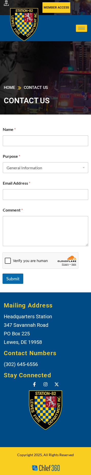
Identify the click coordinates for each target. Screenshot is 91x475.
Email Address (16, 183)
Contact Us (36, 87)
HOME (9, 87)
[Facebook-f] (34, 384)
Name (9, 129)
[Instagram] (45, 384)
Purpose (11, 156)
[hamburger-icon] (81, 28)
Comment (13, 209)
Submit (12, 278)
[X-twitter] (56, 384)
